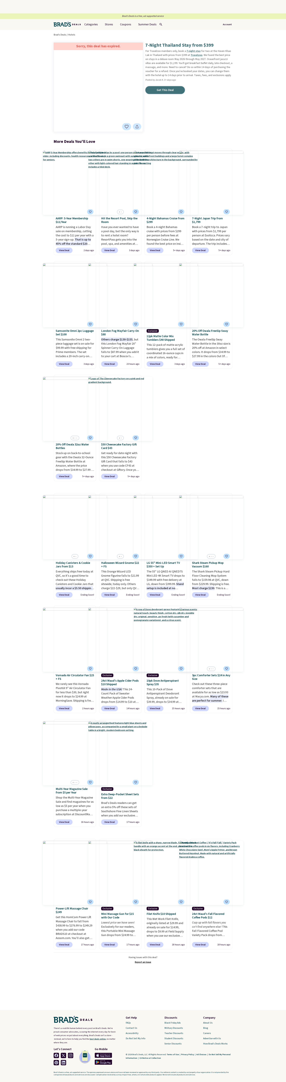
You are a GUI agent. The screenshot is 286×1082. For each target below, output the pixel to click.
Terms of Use (173, 1054)
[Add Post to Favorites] (126, 126)
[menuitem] (147, 24)
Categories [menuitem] (91, 24)
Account (227, 24)
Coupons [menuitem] (125, 24)
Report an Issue (143, 962)
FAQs (128, 1022)
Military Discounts (173, 1028)
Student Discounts (173, 1038)
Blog (205, 1028)
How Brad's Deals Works (215, 1043)
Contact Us (131, 1028)
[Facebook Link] (56, 1055)
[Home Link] (68, 24)
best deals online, (98, 1039)
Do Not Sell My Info (135, 1038)
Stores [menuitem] (109, 24)
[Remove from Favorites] (90, 211)
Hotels (71, 34)
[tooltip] (126, 126)
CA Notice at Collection (150, 1058)
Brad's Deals (60, 34)
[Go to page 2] (121, 212)
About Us (208, 1022)
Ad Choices (201, 1054)
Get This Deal (165, 90)
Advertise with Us (212, 1038)
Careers (207, 1033)
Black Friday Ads (172, 1022)
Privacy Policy (188, 1054)
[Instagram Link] (70, 1055)
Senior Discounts (173, 1043)
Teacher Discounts (173, 1033)
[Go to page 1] (119, 212)
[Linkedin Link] (63, 1062)
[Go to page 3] (76, 438)
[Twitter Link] (63, 1055)
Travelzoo (196, 55)
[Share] (137, 126)
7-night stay (193, 51)
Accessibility (132, 1033)
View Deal (64, 250)
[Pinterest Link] (56, 1062)
